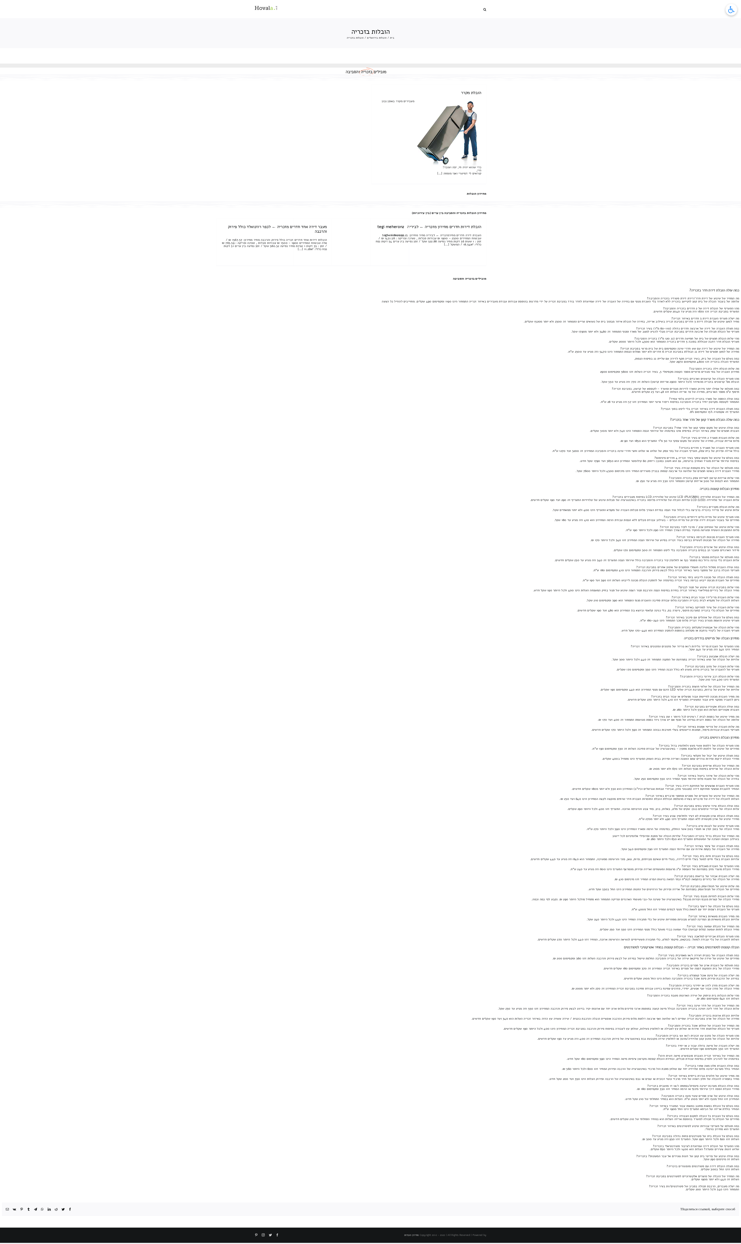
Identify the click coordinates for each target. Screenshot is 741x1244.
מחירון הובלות (476, 194)
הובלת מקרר (471, 93)
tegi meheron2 (390, 227)
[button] (484, 9)
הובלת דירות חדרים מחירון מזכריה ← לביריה (444, 227)
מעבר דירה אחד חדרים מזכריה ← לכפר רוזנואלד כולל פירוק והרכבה (277, 229)
